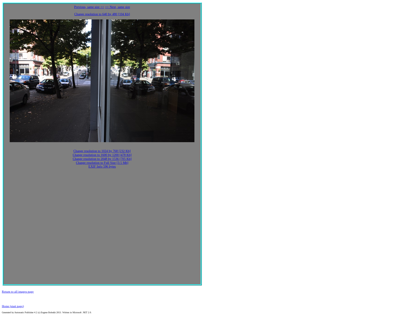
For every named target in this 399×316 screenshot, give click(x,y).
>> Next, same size (117, 7)
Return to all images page (18, 291)
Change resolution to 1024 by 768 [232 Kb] (102, 151)
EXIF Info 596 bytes (102, 166)
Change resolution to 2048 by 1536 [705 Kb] (102, 159)
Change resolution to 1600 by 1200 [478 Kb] (102, 155)
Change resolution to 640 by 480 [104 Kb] (102, 14)
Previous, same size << (89, 7)
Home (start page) (13, 306)
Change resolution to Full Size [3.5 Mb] (102, 163)
